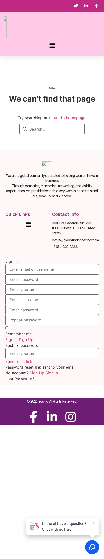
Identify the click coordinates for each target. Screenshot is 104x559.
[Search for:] (52, 129)
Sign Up (37, 372)
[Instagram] (71, 417)
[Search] (24, 129)
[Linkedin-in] (52, 417)
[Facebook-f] (33, 417)
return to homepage (67, 117)
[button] (52, 45)
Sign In (51, 372)
